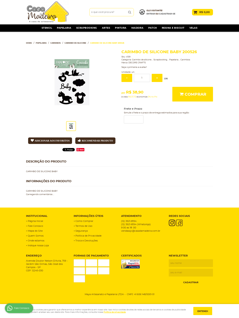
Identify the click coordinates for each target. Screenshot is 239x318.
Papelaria (64, 28)
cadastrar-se (167, 14)
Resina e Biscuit (173, 28)
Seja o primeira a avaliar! (134, 67)
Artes (106, 28)
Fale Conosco (35, 226)
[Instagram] (172, 223)
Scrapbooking (86, 28)
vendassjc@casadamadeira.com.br (140, 231)
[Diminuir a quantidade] (126, 78)
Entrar (150, 14)
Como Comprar (84, 221)
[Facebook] (179, 223)
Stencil (47, 28)
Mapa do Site (35, 231)
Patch (152, 28)
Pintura (120, 28)
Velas (193, 28)
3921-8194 (128, 221)
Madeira (137, 28)
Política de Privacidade (88, 236)
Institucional (36, 216)
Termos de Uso (83, 226)
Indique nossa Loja (38, 245)
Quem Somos (36, 236)
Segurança (81, 231)
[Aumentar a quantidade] (157, 78)
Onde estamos (36, 241)
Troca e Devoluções (86, 241)
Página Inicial (35, 221)
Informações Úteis (88, 216)
